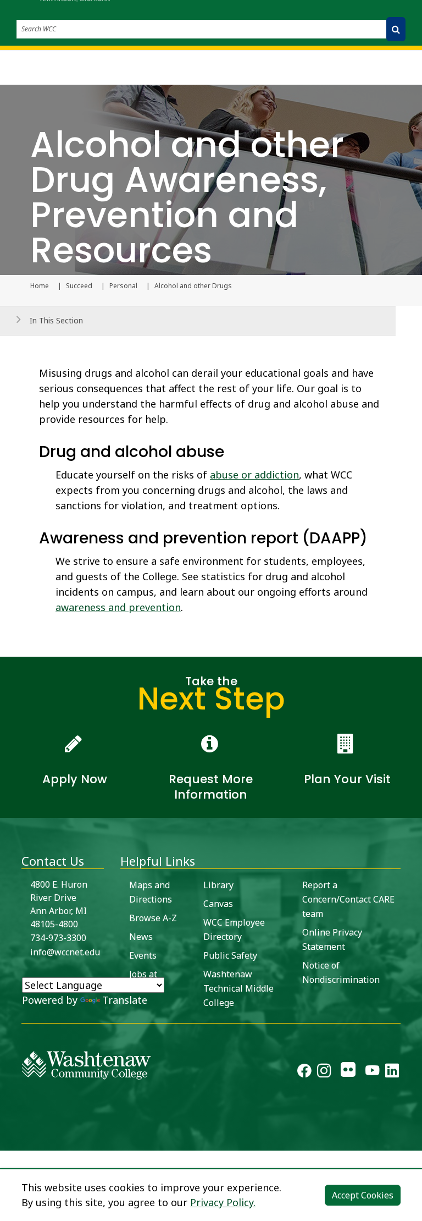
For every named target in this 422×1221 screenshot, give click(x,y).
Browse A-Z (153, 918)
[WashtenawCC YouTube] (372, 1072)
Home (39, 286)
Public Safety (230, 955)
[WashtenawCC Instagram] (323, 1072)
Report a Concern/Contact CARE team (348, 899)
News (141, 937)
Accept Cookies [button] (362, 1195)
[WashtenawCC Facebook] (304, 1072)
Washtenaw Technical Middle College (238, 988)
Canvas (218, 904)
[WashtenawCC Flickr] (348, 1072)
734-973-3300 (58, 938)
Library (218, 885)
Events (143, 955)
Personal (123, 286)
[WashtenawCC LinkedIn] (392, 1072)
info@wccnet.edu (65, 952)
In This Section (56, 320)
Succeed (79, 286)
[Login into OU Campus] (7, 1141)
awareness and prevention (118, 607)
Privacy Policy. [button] (223, 1202)
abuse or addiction (254, 474)
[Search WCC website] (396, 29)
